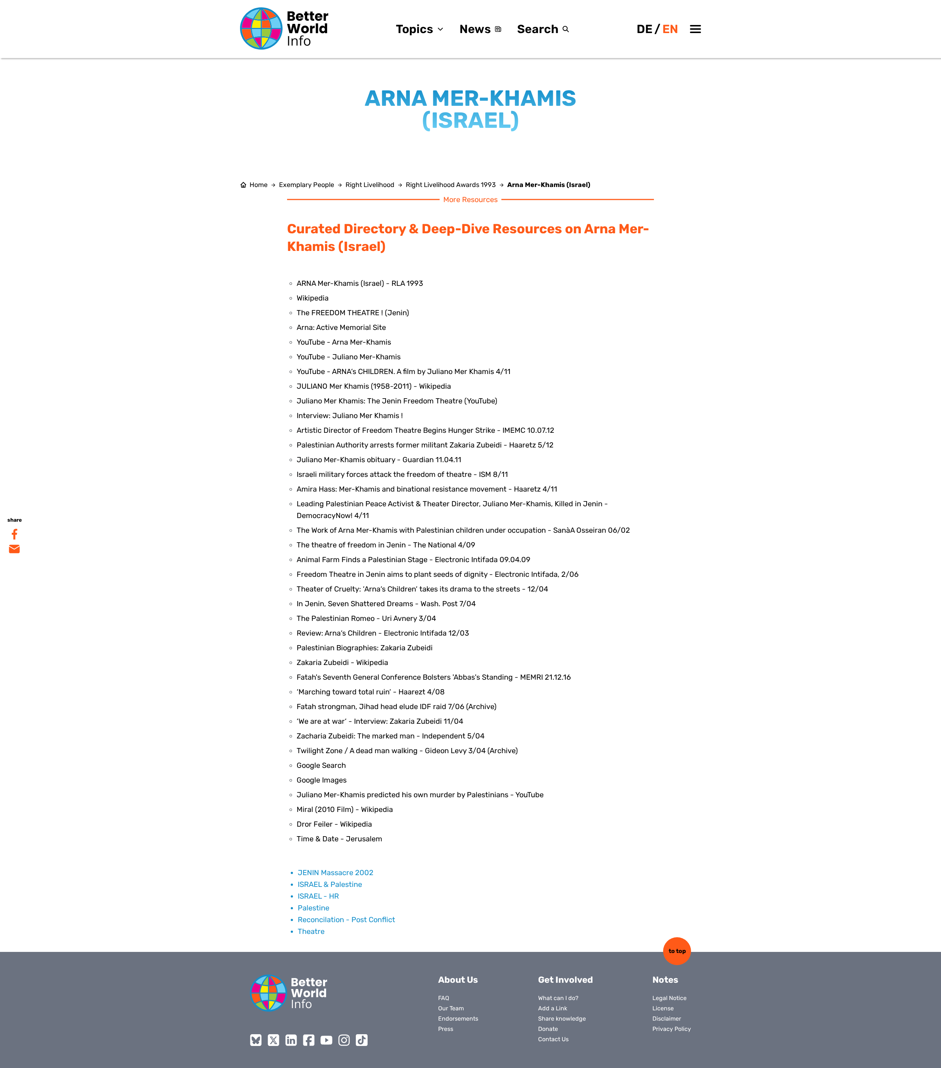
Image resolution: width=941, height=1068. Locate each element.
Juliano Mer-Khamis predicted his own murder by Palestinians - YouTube (420, 794)
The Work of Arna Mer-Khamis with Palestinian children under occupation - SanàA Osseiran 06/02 (463, 530)
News (475, 29)
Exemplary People (306, 185)
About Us (458, 980)
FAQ (443, 998)
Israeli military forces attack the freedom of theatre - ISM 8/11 (402, 474)
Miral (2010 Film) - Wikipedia (345, 809)
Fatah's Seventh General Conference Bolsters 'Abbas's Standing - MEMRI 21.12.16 (434, 677)
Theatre (311, 931)
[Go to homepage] (284, 28)
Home (259, 185)
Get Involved (565, 980)
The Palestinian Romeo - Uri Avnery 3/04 (366, 618)
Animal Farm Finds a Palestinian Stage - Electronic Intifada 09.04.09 (413, 559)
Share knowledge (562, 1018)
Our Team (451, 1008)
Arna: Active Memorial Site (341, 327)
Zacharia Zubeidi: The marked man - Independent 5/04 (390, 735)
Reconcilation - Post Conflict (346, 919)
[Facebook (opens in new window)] (309, 1040)
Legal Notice (669, 998)
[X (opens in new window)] (273, 1040)
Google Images (322, 780)
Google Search (321, 765)
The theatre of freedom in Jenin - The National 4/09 (386, 544)
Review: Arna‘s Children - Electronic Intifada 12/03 (383, 633)
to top (677, 950)
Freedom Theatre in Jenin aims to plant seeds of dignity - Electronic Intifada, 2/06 (438, 574)
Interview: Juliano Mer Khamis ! (350, 415)
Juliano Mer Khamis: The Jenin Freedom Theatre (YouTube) (397, 400)
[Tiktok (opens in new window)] (362, 1040)
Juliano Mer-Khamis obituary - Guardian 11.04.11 (379, 459)
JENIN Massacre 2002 (335, 872)
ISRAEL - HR (318, 896)
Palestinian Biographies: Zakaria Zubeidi (365, 647)
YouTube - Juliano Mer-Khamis (349, 356)
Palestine (313, 907)
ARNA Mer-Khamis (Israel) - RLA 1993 (360, 283)
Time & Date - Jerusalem (339, 838)
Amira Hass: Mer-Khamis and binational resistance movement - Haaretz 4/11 (427, 489)
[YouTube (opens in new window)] (326, 1040)
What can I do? (558, 998)
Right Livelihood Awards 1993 (451, 185)
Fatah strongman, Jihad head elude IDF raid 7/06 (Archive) (397, 706)
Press (445, 1028)
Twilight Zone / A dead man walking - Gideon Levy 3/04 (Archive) (407, 750)
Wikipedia (313, 298)
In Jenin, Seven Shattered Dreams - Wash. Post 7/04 (386, 603)
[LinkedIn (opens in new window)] (291, 1040)
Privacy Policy (671, 1028)
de (644, 29)
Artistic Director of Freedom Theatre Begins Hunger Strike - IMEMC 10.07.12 (425, 430)
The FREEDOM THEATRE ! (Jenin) (353, 312)
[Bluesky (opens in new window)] (256, 1040)
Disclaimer (666, 1018)
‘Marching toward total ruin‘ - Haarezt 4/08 (371, 691)
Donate (548, 1028)
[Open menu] (695, 29)
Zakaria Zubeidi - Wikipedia (342, 662)
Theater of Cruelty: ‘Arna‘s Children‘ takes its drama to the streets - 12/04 (422, 589)
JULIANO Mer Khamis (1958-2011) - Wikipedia (374, 386)
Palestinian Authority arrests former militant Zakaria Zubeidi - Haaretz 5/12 (425, 444)
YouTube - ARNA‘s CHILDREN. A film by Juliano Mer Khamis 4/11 (404, 371)
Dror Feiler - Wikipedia (334, 824)
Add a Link (552, 1008)
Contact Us (553, 1039)
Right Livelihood (370, 185)
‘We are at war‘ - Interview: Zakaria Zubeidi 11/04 (380, 721)
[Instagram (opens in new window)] (344, 1040)
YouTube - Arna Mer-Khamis (344, 342)
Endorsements (458, 1018)
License (663, 1008)
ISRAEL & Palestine (330, 884)
